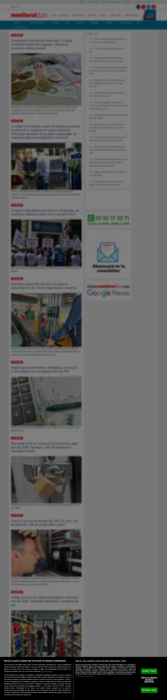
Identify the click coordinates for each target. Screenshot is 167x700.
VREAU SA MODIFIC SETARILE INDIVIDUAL (149, 680)
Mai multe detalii (46, 671)
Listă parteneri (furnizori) (84, 676)
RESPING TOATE (149, 690)
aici (42, 686)
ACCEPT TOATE (149, 671)
